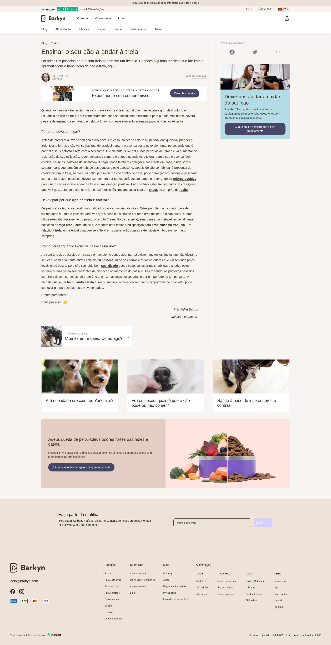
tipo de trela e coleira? (90, 200)
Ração (108, 573)
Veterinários (103, 18)
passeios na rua (109, 110)
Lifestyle (84, 29)
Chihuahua (251, 600)
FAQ (249, 9)
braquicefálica (76, 225)
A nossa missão (138, 586)
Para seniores (112, 592)
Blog (44, 29)
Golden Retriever (254, 581)
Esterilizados (281, 594)
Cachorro (201, 581)
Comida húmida (113, 618)
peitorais (52, 208)
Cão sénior (202, 594)
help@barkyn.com (24, 581)
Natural (278, 600)
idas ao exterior (172, 121)
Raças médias (225, 587)
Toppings (109, 612)
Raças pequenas (226, 581)
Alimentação (63, 29)
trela (58, 230)
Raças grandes (225, 594)
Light (276, 587)
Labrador (250, 587)
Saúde (118, 29)
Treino (158, 29)
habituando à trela (80, 282)
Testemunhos (138, 29)
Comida (82, 18)
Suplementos (111, 599)
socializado (109, 265)
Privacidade (169, 592)
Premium (279, 606)
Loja (121, 18)
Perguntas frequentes (175, 586)
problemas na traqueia (168, 225)
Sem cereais (280, 581)
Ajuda (166, 579)
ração (183, 189)
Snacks (108, 605)
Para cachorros (112, 579)
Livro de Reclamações (175, 599)
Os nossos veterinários (142, 579)
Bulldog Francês (254, 594)
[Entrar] (287, 18)
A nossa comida (138, 573)
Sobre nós (264, 9)
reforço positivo (184, 178)
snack (153, 189)
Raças (101, 29)
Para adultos (111, 586)
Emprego (168, 573)
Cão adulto (202, 587)
